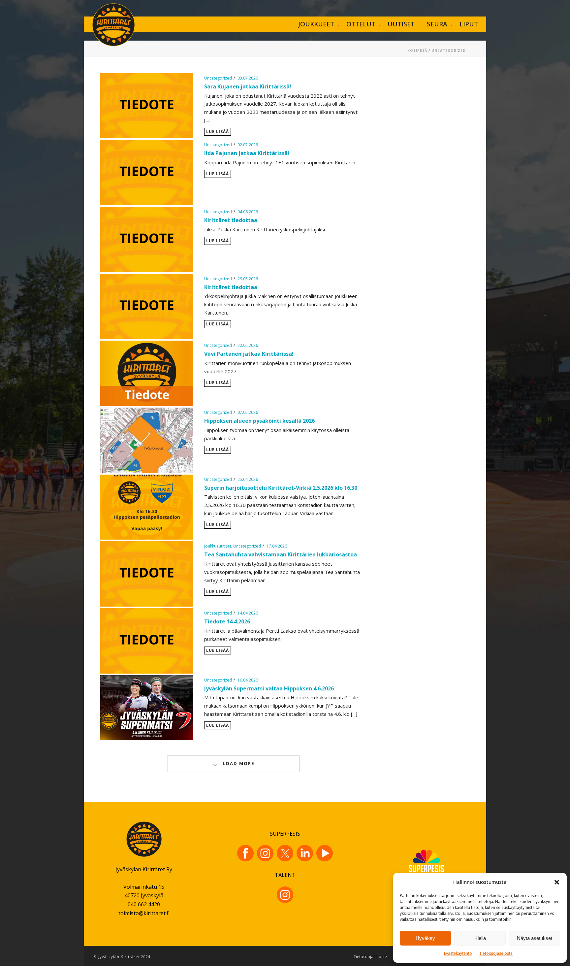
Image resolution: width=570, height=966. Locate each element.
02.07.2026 (248, 145)
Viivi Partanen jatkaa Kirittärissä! (249, 353)
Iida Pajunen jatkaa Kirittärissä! (246, 153)
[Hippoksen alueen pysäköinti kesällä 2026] (146, 439)
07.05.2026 (248, 412)
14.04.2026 (248, 613)
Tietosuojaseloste (496, 953)
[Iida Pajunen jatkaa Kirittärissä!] (146, 172)
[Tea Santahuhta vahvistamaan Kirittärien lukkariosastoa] (146, 573)
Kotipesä (417, 50)
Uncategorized (448, 50)
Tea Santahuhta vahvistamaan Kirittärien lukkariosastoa (280, 554)
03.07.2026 (248, 78)
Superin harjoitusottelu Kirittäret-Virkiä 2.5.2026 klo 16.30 (280, 487)
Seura (437, 24)
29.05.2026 (248, 279)
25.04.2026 (248, 479)
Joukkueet (316, 24)
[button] (557, 882)
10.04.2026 (248, 680)
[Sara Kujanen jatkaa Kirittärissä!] (146, 105)
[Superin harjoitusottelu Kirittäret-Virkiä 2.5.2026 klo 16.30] (146, 506)
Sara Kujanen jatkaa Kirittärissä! (247, 86)
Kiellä (480, 938)
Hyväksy (425, 938)
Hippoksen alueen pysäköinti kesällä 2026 (259, 420)
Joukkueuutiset (217, 546)
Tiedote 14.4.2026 (227, 621)
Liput (468, 24)
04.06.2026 (248, 212)
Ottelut (360, 24)
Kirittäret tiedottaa (230, 220)
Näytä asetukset (534, 938)
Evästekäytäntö (458, 953)
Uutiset (401, 24)
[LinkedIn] (305, 853)
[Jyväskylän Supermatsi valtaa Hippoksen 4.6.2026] (146, 707)
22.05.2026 (248, 345)
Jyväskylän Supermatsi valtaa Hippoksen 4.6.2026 (269, 688)
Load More (237, 763)
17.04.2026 (277, 546)
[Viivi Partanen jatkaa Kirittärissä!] (146, 372)
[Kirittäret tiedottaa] (146, 239)
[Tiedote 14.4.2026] (146, 640)
